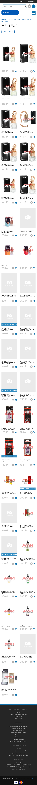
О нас (18, 712)
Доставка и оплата (18, 753)
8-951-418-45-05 (18, 765)
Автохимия (18, 737)
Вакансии (18, 719)
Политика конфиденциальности (18, 755)
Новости (18, 748)
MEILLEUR (4, 22)
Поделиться (7, 32)
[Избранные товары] (29, 6)
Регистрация (31, 2)
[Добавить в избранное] (13, 71)
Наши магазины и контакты (18, 714)
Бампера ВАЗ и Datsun (18, 732)
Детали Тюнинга (18, 730)
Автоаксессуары (14, 19)
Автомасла (18, 735)
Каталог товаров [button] (7, 13)
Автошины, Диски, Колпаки (18, 741)
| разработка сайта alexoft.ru (27, 779)
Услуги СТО (18, 716)
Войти (20, 2)
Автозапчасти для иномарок (18, 726)
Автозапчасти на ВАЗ (19, 728)
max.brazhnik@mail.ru (18, 769)
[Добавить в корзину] (16, 71)
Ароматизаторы (27, 19)
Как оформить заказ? (19, 751)
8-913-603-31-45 (12, 767)
